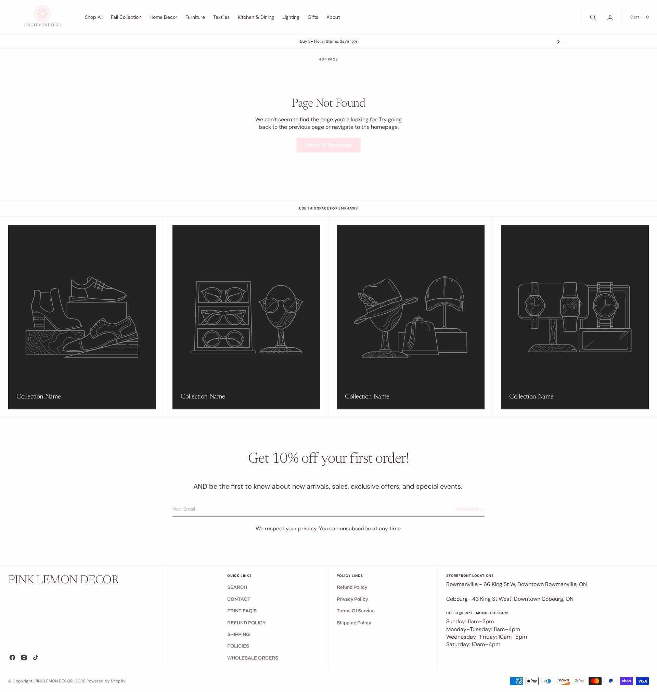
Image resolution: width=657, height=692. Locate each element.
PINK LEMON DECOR (54, 681)
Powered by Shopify (106, 681)
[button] (611, 17)
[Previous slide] (98, 42)
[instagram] (24, 657)
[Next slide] (558, 42)
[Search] (592, 17)
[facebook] (12, 657)
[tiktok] (35, 657)
